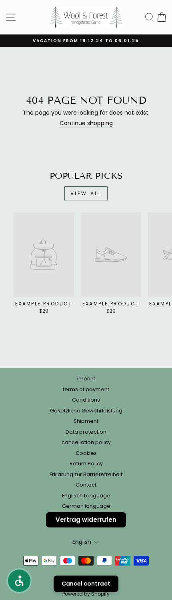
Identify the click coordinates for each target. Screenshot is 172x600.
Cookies (86, 453)
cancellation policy (86, 442)
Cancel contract (86, 584)
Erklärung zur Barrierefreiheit (86, 474)
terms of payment (86, 389)
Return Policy (86, 463)
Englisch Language (86, 495)
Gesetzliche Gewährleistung (86, 410)
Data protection (86, 431)
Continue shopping (86, 123)
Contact (86, 484)
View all (86, 193)
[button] (19, 581)
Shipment (86, 421)
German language (86, 506)
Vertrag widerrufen (86, 519)
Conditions (86, 399)
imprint (86, 378)
